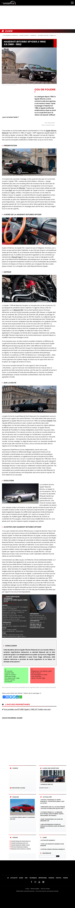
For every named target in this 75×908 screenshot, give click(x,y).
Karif (10, 190)
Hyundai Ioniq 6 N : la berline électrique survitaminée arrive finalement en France (51, 813)
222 (7, 335)
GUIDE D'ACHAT (24, 35)
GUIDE (21, 878)
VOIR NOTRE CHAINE (18, 788)
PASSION (51, 878)
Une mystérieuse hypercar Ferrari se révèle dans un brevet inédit (52, 826)
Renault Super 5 (17, 257)
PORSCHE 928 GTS (47, 784)
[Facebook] (31, 881)
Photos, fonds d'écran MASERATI (53, 849)
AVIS (26, 878)
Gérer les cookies (45, 888)
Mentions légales (35, 888)
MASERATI (33, 35)
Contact (27, 888)
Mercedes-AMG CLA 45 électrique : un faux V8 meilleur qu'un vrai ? (52, 807)
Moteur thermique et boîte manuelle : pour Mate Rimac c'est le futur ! (52, 801)
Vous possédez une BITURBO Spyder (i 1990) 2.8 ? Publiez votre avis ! (27, 709)
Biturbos (22, 188)
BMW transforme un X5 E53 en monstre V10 (51, 819)
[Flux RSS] (43, 881)
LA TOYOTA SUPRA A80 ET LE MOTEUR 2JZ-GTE (22, 818)
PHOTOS (58, 878)
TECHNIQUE (33, 878)
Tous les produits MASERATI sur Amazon (52, 844)
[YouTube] (39, 881)
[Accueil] (8, 878)
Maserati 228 (18, 310)
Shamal (49, 421)
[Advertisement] (37, 14)
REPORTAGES (43, 878)
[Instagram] (35, 881)
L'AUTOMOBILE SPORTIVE (10, 35)
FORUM (65, 878)
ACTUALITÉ (13, 878)
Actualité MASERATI (48, 840)
